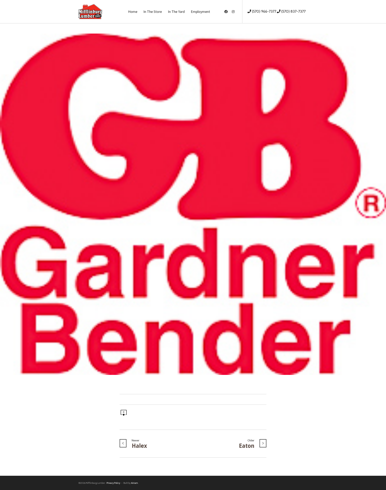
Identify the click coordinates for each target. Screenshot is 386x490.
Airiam (134, 483)
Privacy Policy (113, 483)
